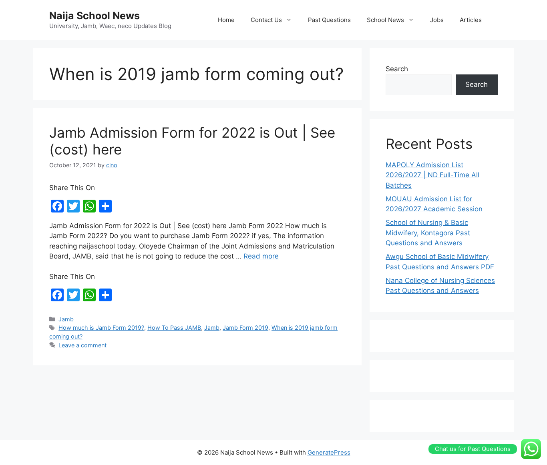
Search (397, 69)
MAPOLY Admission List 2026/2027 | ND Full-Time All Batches (432, 175)
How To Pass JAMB (174, 327)
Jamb (66, 319)
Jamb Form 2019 (245, 327)
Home (226, 20)
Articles (471, 20)
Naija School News (94, 16)
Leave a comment (82, 345)
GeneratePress (329, 452)
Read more (261, 256)
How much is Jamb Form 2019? (101, 327)
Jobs (437, 20)
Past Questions (329, 20)
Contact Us (266, 20)
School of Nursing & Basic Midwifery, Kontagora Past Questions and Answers (428, 232)
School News (385, 20)
